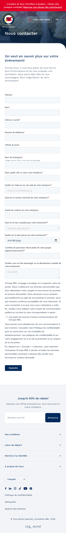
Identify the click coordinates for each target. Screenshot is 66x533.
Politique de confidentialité (18, 495)
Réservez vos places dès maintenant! (42, 7)
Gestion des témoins (15, 509)
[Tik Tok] (19, 488)
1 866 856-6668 (41, 19)
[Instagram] (15, 488)
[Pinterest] (30, 488)
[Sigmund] (33, 526)
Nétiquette (10, 502)
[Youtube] (25, 488)
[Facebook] (6, 488)
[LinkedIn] (10, 488)
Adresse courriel (16, 417)
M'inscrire (53, 418)
